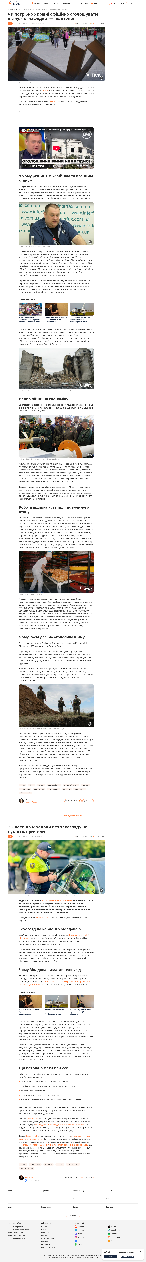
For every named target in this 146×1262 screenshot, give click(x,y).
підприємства (79, 789)
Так (110, 1256)
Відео (96, 3)
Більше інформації (127, 1256)
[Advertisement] (55, 117)
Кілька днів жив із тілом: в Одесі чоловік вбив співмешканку (56, 319)
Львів (75, 1199)
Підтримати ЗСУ (119, 3)
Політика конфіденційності (18, 1229)
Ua (131, 3)
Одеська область (54, 785)
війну (45, 90)
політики (85, 785)
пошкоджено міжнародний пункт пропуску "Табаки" (60, 1124)
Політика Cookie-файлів (17, 1238)
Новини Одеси (53, 789)
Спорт (75, 3)
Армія (56, 3)
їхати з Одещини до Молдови (57, 900)
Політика (109, 1207)
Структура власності (49, 1238)
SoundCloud (115, 1237)
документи (48, 1164)
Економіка (66, 3)
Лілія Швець (29, 1177)
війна (31, 785)
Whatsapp (81, 1244)
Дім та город (78, 1191)
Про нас (44, 1226)
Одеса (18, 9)
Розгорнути (73, 1216)
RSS (112, 1241)
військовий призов (70, 785)
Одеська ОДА (25, 789)
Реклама (44, 1235)
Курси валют (46, 1244)
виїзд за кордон (73, 1164)
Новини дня (45, 1207)
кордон (23, 1164)
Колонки (84, 3)
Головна (10, 9)
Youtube (81, 1227)
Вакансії (44, 1229)
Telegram (81, 1230)
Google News (116, 1230)
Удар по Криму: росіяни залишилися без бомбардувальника (80, 319)
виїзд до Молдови (27, 1168)
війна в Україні (26, 793)
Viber (80, 1234)
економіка (66, 789)
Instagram (82, 1237)
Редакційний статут (15, 1232)
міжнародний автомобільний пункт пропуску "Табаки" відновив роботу (53, 1144)
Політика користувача (16, 1226)
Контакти (45, 1232)
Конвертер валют (48, 1247)
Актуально (44, 1191)
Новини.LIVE (54, 101)
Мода (10, 1207)
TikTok (113, 1227)
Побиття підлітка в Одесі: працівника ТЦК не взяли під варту (81, 1012)
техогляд (60, 1164)
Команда (44, 1241)
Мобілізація (110, 1199)
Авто (10, 1191)
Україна (37, 3)
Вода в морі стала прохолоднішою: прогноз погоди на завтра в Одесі (29, 319)
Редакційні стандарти (16, 1235)
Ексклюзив (12, 1199)
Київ (42, 1199)
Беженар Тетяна (31, 802)
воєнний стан (39, 789)
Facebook (81, 1241)
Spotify (113, 1234)
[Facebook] (26, 1180)
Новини (47, 3)
